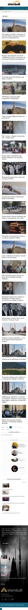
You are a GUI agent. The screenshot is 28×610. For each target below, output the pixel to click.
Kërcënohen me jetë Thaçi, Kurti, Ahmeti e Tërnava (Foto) (13, 319)
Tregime (2, 565)
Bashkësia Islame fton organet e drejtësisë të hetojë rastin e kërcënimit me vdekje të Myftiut (13, 298)
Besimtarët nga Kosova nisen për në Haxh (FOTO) (13, 178)
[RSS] (4, 547)
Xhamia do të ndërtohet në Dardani (14, 359)
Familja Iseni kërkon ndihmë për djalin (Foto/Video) (13, 198)
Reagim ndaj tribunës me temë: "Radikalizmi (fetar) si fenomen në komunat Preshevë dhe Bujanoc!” (13, 57)
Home (6, 11)
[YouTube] (14, 547)
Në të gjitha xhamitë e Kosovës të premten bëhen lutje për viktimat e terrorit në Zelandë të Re (13, 36)
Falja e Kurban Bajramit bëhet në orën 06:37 (13, 117)
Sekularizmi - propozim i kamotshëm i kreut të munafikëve (13, 578)
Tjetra (3, 429)
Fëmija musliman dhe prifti (6, 570)
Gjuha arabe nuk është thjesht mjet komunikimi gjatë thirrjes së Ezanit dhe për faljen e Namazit (19, 445)
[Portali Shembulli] (14, 3)
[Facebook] (6, 547)
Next (25, 482)
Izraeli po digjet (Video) (7, 489)
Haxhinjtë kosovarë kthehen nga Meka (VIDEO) (13, 78)
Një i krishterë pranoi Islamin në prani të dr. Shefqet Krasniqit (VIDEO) (13, 277)
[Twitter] (9, 547)
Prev (23, 482)
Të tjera (24, 538)
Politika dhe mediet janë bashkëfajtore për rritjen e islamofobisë (17, 453)
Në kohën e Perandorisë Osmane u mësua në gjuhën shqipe (13, 237)
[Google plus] (11, 547)
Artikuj (2, 573)
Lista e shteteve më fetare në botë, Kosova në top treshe (14, 256)
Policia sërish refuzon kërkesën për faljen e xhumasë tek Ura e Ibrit (14, 217)
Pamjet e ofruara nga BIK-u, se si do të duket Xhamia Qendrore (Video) (13, 339)
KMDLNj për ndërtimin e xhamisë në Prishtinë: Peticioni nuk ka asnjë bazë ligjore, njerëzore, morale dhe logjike (14, 399)
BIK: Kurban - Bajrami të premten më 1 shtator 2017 (13, 137)
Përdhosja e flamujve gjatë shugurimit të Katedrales (11, 97)
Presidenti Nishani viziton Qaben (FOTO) (10, 513)
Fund (7, 429)
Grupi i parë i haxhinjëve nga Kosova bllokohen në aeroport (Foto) (12, 157)
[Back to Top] (1, 609)
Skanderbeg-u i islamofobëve (18, 467)
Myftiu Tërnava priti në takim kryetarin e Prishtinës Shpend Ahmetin (12, 421)
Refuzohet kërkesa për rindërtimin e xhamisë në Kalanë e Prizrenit (13, 378)
